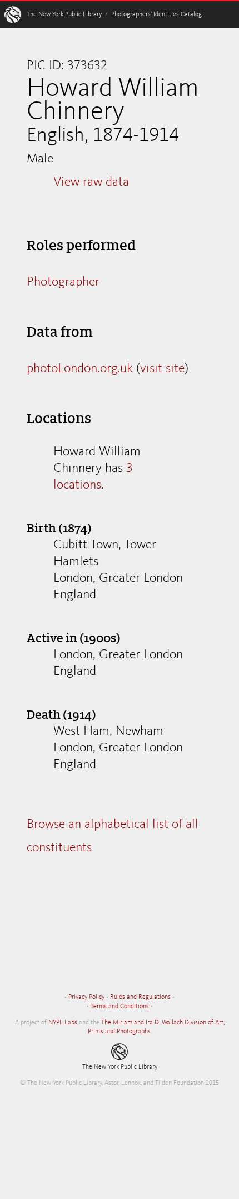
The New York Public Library (64, 14)
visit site (162, 368)
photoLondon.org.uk (80, 368)
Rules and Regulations (140, 997)
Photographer (63, 282)
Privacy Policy (86, 997)
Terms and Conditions (120, 1006)
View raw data (91, 182)
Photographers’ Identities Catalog (156, 14)
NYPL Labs (62, 1022)
